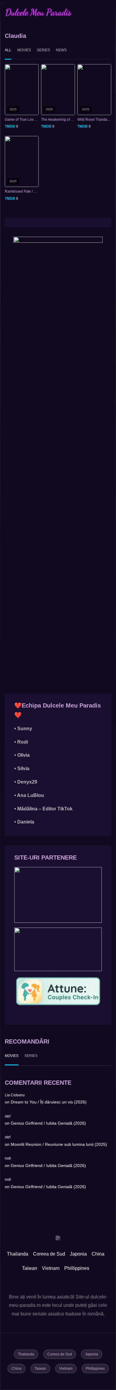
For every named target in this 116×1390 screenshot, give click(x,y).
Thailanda (17, 1253)
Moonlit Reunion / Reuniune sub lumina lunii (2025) (59, 1144)
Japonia (78, 1253)
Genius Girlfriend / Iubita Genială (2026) (48, 1123)
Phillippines (76, 1268)
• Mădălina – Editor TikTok (43, 808)
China (98, 1253)
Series (43, 50)
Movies (24, 50)
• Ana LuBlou (29, 795)
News (61, 50)
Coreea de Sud (49, 1253)
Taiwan (29, 1268)
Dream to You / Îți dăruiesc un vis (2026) (49, 1102)
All (8, 50)
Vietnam (50, 1268)
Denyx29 (27, 781)
